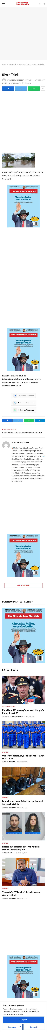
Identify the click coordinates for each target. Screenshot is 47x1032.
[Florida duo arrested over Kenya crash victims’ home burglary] (23, 826)
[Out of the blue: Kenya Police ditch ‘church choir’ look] (23, 735)
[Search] (44, 3)
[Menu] (3, 3)
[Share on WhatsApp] (34, 88)
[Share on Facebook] (8, 88)
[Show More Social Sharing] (43, 88)
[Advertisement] (23, 33)
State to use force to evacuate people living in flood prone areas (22, 432)
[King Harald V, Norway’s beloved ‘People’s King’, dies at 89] (23, 690)
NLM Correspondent (16, 80)
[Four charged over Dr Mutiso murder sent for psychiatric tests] (23, 781)
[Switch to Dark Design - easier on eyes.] (40, 4)
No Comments (15, 83)
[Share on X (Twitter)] (21, 88)
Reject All (33, 1027)
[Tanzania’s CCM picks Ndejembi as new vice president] (23, 872)
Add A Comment (23, 585)
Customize (12, 1027)
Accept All (23, 1020)
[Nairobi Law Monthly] (22, 3)
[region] (23, 1017)
